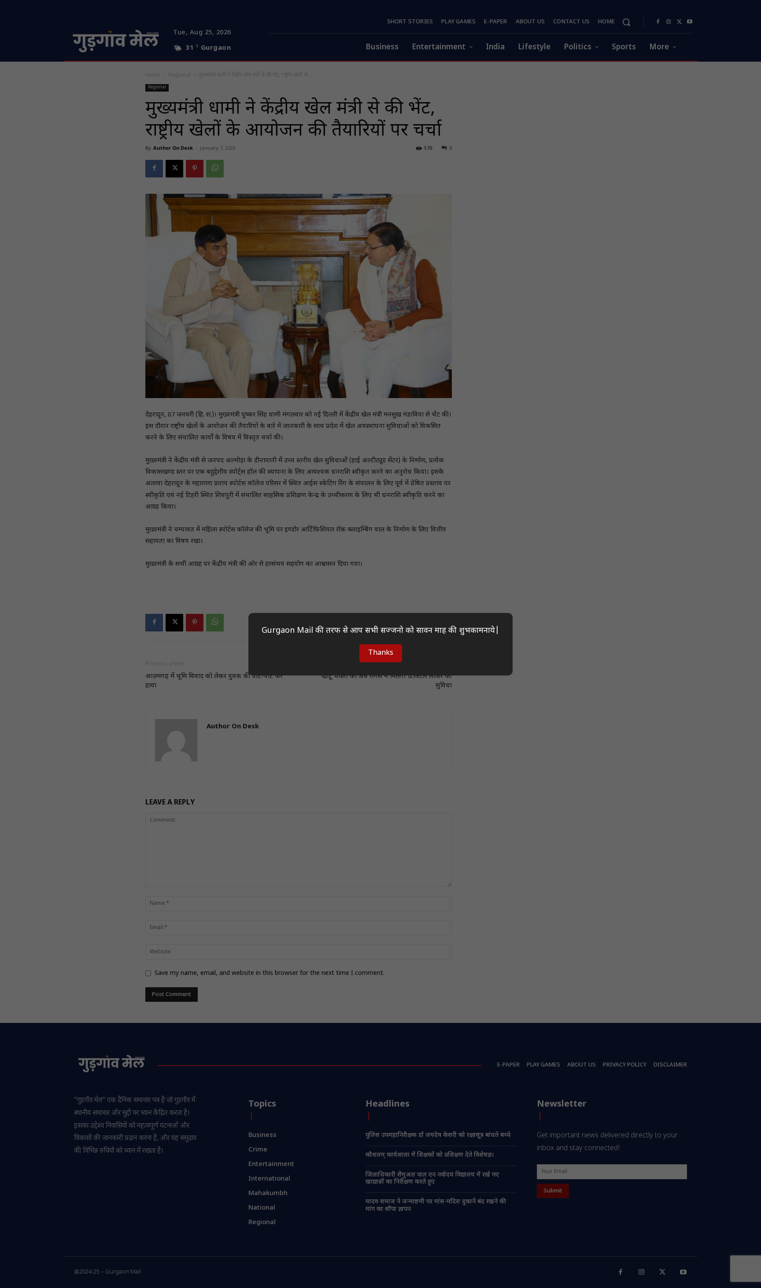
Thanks (380, 653)
